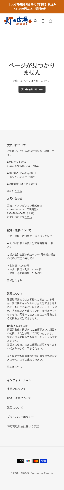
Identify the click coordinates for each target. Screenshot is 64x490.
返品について (15, 407)
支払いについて (16, 388)
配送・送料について (19, 398)
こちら (18, 191)
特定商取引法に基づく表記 (23, 426)
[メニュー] (58, 21)
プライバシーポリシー (20, 416)
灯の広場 (25, 473)
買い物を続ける (29, 89)
